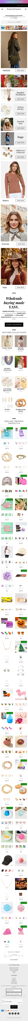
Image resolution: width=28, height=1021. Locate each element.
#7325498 (7, 731)
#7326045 (7, 754)
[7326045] (2, 751)
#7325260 (7, 517)
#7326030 (7, 707)
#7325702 (21, 920)
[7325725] (6, 917)
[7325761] (22, 870)
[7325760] (18, 870)
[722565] (6, 870)
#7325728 (7, 920)
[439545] (9, 775)
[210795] (6, 680)
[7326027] (6, 704)
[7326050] (20, 609)
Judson (10, 1)
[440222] (8, 799)
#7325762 (21, 873)
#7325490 (21, 446)
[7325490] (16, 443)
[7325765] (9, 846)
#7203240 (7, 493)
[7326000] (24, 823)
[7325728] (2, 917)
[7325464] (6, 538)
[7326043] (9, 751)
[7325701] (23, 917)
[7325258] (9, 514)
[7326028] (9, 704)
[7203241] (10, 490)
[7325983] (9, 609)
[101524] (8, 657)
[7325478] (9, 633)
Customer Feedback (14, 970)
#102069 (7, 659)
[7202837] (23, 562)
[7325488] (20, 443)
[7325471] (2, 823)
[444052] (23, 467)
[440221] (4, 799)
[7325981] (2, 609)
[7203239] (6, 490)
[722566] (2, 870)
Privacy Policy (14, 982)
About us (14, 979)
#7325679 (21, 897)
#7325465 (7, 541)
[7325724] (8, 941)
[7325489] (23, 443)
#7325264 (21, 944)
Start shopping (14, 325)
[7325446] (16, 490)
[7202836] (20, 562)
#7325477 (7, 636)
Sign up (14, 1007)
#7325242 (21, 802)
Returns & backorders (14, 969)
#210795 (7, 683)
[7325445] (23, 490)
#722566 (7, 873)
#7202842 (21, 564)
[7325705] (22, 514)
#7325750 (21, 707)
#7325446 (21, 493)
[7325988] (22, 633)
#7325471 (7, 825)
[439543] (6, 775)
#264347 (21, 683)
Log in (18, 5)
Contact (14, 978)
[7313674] (6, 562)
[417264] (16, 467)
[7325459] (24, 846)
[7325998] (17, 823)
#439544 (7, 778)
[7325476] (6, 633)
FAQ (14, 972)
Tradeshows (14, 980)
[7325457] (17, 846)
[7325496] (6, 728)
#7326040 (21, 731)
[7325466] (9, 538)
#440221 (7, 802)
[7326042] (6, 751)
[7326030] (2, 704)
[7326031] (6, 585)
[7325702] (16, 917)
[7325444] (20, 490)
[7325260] (2, 514)
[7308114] (2, 562)
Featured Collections (13, 332)
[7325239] (20, 799)
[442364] (4, 467)
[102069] (4, 657)
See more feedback (14, 959)
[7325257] (6, 514)
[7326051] (24, 609)
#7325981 (7, 612)
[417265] (20, 467)
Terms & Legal (14, 983)
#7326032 (7, 588)
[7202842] (16, 562)
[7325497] (10, 728)
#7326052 (21, 612)
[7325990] (20, 538)
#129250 (7, 897)
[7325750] (16, 704)
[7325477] (2, 633)
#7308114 (7, 564)
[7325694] (16, 751)
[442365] (8, 467)
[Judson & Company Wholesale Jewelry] (14, 9)
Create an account (24, 5)
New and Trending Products (14, 422)
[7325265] (4, 443)
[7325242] (16, 799)
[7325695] (23, 751)
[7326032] (2, 585)
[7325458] (20, 846)
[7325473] (9, 823)
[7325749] (20, 704)
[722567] (9, 870)
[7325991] (23, 538)
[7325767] (2, 846)
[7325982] (6, 609)
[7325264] (8, 443)
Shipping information (14, 967)
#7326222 (21, 588)
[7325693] (20, 751)
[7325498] (3, 728)
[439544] (2, 775)
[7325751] (23, 704)
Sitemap (14, 971)
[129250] (6, 894)
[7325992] (16, 538)
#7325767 (7, 849)
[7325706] (18, 514)
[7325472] (6, 823)
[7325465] (2, 538)
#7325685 (21, 778)
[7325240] (23, 799)
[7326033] (9, 585)
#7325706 (21, 517)
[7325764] (6, 846)
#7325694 (21, 754)
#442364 (7, 470)
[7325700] (20, 917)
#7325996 (21, 659)
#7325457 (21, 849)
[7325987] (18, 633)
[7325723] (4, 941)
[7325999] (20, 823)
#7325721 (7, 944)
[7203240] (3, 490)
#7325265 (7, 446)
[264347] (20, 680)
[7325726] (9, 917)
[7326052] (17, 609)
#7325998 (21, 825)
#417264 (21, 470)
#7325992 (21, 541)
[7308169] (9, 562)
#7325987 (21, 636)
